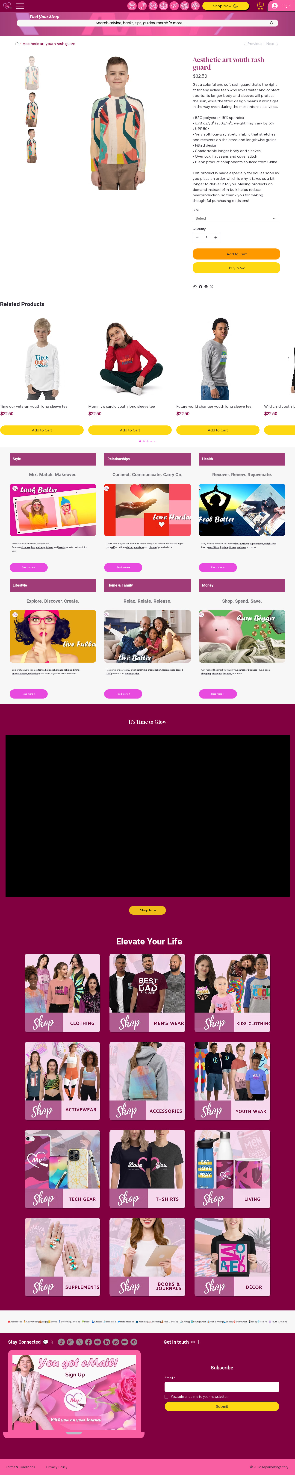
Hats (122, 1321)
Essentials (111, 1321)
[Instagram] (70, 1342)
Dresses (98, 1321)
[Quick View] (42, 358)
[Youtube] (97, 1342)
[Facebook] (200, 286)
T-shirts (263, 1321)
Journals (155, 1321)
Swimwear (241, 1321)
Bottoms (65, 1321)
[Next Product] (288, 358)
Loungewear (199, 1321)
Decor (87, 1321)
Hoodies (130, 1321)
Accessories (16, 1321)
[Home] (16, 43)
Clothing (75, 1321)
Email (170, 1378)
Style (17, 459)
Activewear (32, 1321)
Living (185, 1321)
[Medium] (124, 1342)
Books (54, 1321)
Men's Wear (216, 1321)
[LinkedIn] (106, 1342)
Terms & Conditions (20, 1467)
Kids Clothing (171, 1321)
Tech (253, 1321)
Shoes (229, 1321)
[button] (260, 6)
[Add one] (215, 237)
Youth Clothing (279, 1321)
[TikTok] (61, 1342)
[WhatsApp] (195, 286)
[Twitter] (211, 286)
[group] (147, 375)
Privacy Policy (57, 1467)
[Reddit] (115, 1342)
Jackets (142, 1321)
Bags (44, 1321)
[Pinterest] (206, 286)
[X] (79, 1342)
